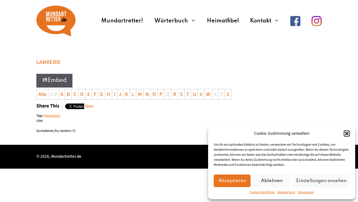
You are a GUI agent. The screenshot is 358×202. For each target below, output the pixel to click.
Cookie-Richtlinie (261, 192)
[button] (347, 133)
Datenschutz (286, 192)
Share (89, 106)
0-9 (53, 94)
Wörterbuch (171, 21)
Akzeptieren (232, 180)
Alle (42, 94)
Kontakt (260, 21)
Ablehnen (272, 180)
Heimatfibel (223, 21)
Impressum (306, 192)
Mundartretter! (122, 21)
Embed (57, 80)
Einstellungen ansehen (321, 180)
